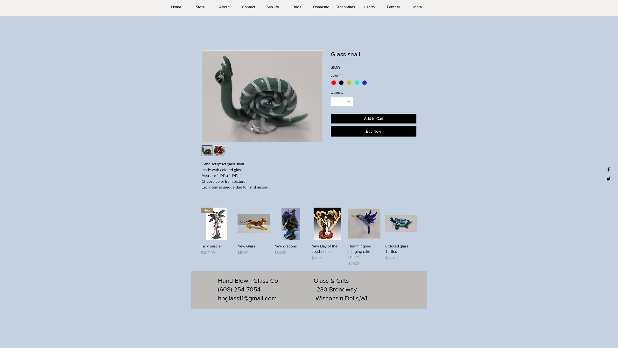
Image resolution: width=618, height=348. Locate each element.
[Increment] (349, 101)
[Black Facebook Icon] (608, 169)
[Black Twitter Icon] (608, 178)
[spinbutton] (341, 101)
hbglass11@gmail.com (247, 298)
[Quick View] (254, 224)
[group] (309, 237)
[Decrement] (334, 101)
